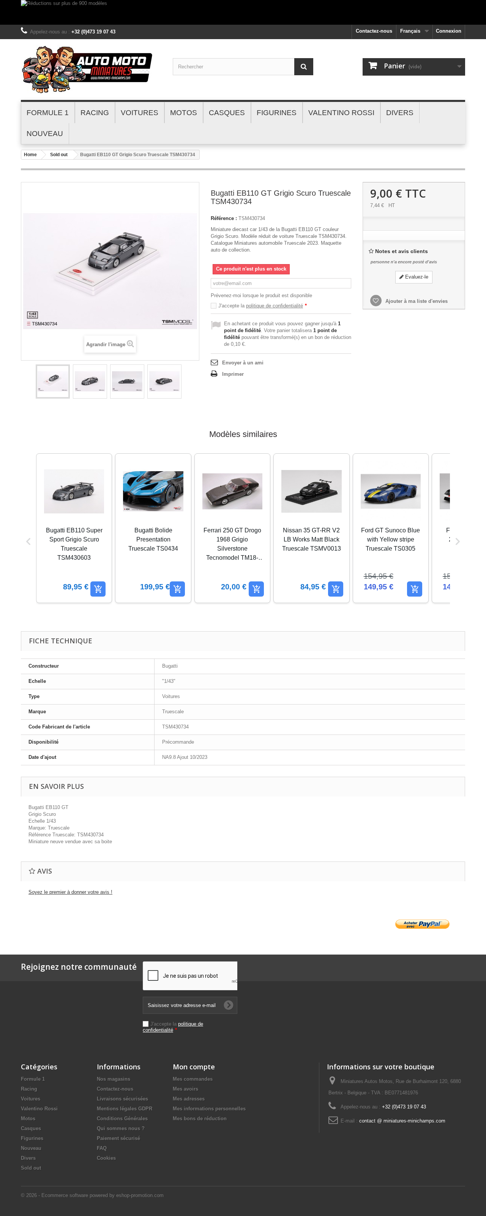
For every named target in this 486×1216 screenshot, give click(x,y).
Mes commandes (193, 1079)
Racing (29, 1089)
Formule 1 (33, 1079)
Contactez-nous (374, 31)
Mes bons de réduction (200, 1118)
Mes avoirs (185, 1089)
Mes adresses (189, 1099)
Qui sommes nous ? (121, 1128)
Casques (31, 1128)
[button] (28, 541)
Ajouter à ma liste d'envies (416, 301)
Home (30, 154)
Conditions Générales (122, 1118)
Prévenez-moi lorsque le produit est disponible (261, 295)
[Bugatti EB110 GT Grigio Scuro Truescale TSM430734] (52, 381)
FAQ (102, 1148)
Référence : (224, 218)
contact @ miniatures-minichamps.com (402, 1121)
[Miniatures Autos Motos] (91, 69)
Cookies (106, 1158)
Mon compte (194, 1066)
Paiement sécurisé (118, 1138)
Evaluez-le (416, 277)
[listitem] (74, 528)
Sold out (59, 154)
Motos (28, 1118)
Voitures (30, 1099)
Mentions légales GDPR (124, 1109)
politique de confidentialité (274, 306)
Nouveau (31, 1148)
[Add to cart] (98, 589)
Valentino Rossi (39, 1109)
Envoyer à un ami (243, 363)
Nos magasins (113, 1079)
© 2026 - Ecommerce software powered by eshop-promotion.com (92, 1195)
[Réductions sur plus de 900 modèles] (243, 12)
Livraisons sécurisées (122, 1099)
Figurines (32, 1138)
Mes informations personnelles (209, 1109)
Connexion (448, 31)
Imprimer (233, 374)
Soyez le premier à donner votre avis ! (70, 892)
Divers (28, 1158)
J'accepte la (262, 306)
